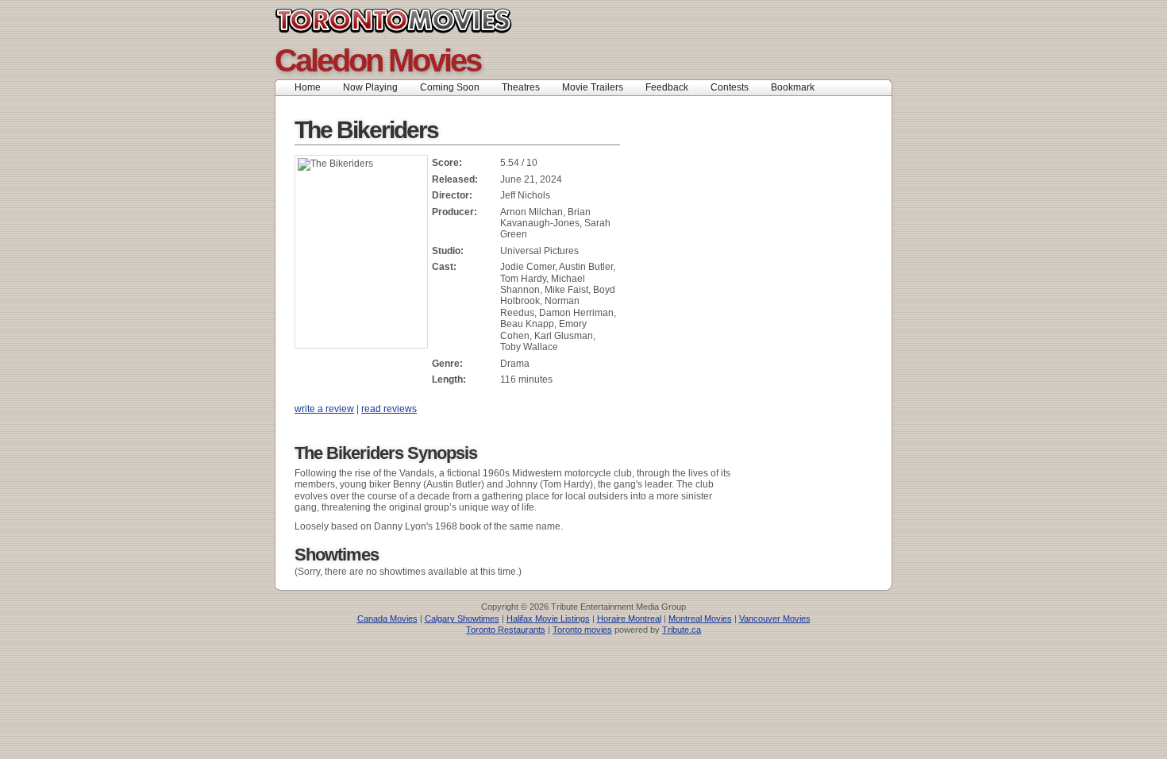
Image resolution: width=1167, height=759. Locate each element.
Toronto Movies (429, 20)
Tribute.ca (681, 629)
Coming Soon (450, 87)
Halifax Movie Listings (548, 618)
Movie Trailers (592, 87)
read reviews (389, 408)
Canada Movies (387, 618)
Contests (730, 87)
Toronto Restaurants (505, 629)
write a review (324, 408)
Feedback (666, 87)
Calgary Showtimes (462, 618)
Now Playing (370, 87)
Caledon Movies (377, 60)
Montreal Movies (700, 618)
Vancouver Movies (775, 618)
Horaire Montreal (629, 618)
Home (308, 87)
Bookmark (797, 87)
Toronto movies (582, 629)
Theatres (521, 87)
